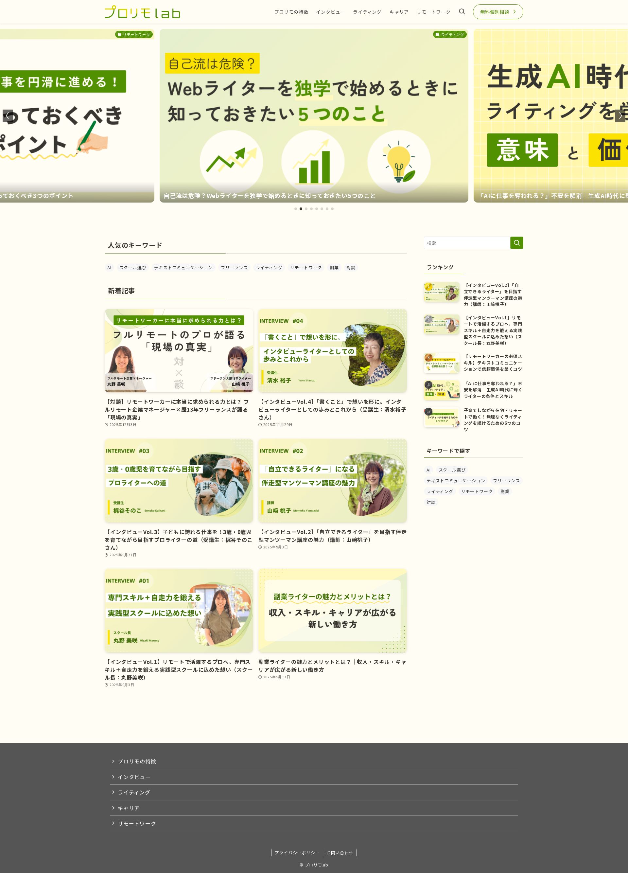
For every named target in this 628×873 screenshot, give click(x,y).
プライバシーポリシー (297, 852)
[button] (295, 208)
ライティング (269, 267)
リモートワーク (306, 267)
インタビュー (134, 777)
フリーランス (234, 267)
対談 (351, 267)
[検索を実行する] (516, 243)
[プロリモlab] (142, 11)
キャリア (129, 808)
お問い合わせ (340, 852)
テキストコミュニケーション (183, 267)
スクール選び (133, 267)
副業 (334, 267)
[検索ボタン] (462, 12)
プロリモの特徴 (137, 761)
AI (109, 267)
